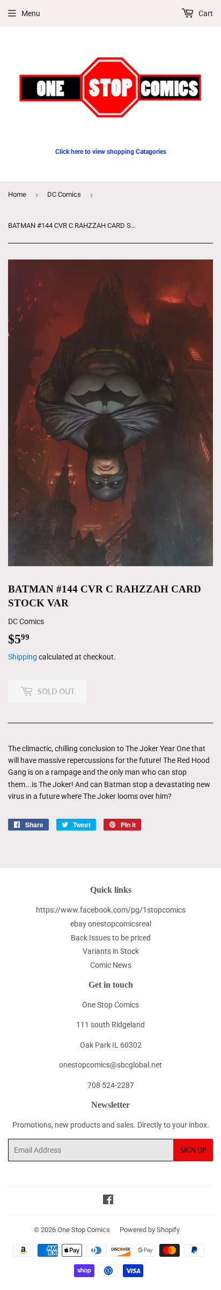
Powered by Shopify (150, 1230)
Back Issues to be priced (111, 937)
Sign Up (193, 1150)
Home (17, 194)
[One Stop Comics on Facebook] (108, 1201)
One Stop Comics (83, 1230)
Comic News (110, 965)
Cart (205, 13)
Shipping (22, 657)
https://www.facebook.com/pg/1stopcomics (111, 910)
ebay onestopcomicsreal (110, 924)
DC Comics (64, 194)
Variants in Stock (111, 951)
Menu (30, 13)
